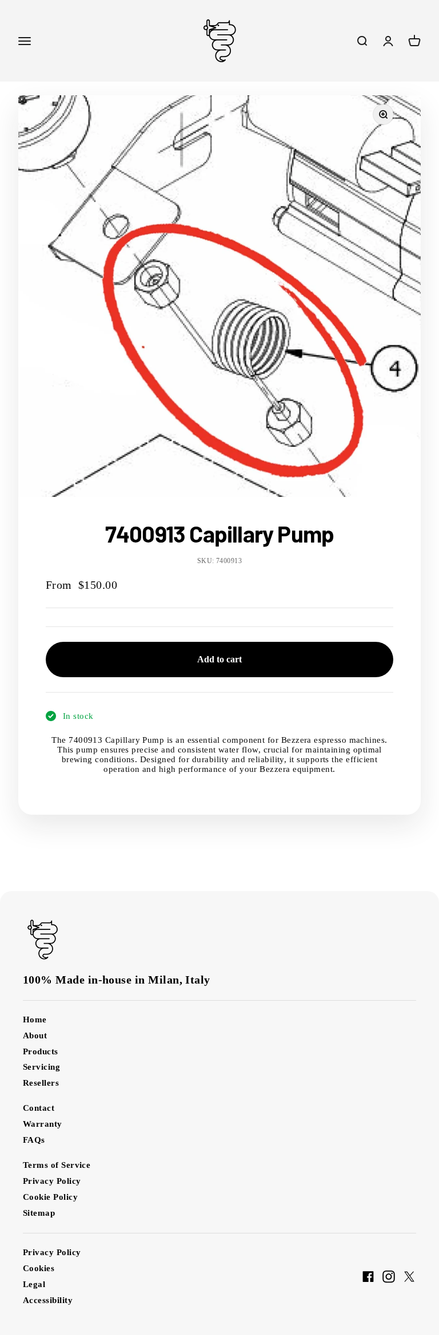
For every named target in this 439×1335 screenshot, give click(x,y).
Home (35, 1019)
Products (40, 1051)
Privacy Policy (52, 1181)
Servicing (41, 1066)
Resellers (41, 1082)
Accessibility (48, 1300)
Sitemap (39, 1212)
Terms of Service (56, 1165)
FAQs (34, 1139)
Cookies (38, 1268)
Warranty (42, 1123)
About (35, 1035)
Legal (34, 1284)
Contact (38, 1107)
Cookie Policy (50, 1197)
